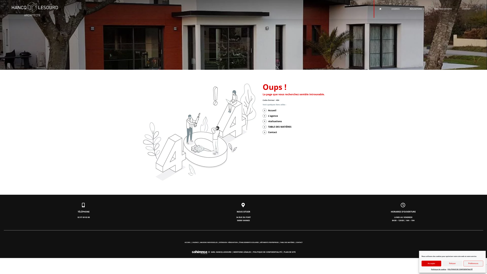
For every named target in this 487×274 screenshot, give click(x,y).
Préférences (473, 263)
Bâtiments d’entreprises (269, 242)
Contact (272, 132)
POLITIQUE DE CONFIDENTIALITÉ (460, 269)
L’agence (273, 115)
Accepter (431, 263)
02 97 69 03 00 (84, 217)
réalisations (275, 121)
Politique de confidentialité (267, 252)
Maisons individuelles (209, 242)
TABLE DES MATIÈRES (279, 126)
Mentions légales (242, 252)
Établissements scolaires (249, 242)
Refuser (452, 263)
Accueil (272, 110)
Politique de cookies (438, 269)
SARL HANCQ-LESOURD (221, 252)
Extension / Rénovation (228, 242)
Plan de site (290, 252)
